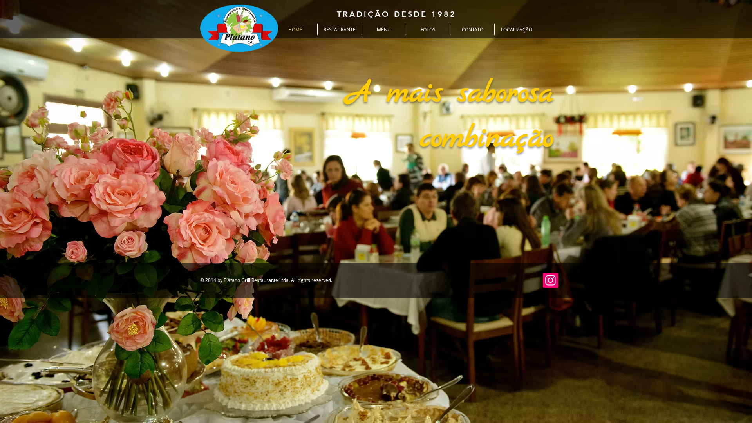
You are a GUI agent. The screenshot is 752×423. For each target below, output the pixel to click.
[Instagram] (550, 280)
